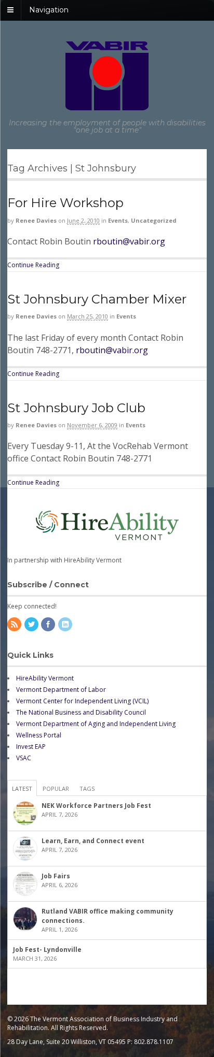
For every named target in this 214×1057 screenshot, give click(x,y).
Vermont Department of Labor (61, 689)
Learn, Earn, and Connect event (93, 840)
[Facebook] (49, 624)
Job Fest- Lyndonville (47, 949)
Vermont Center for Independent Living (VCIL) (82, 701)
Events (118, 220)
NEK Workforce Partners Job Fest (96, 805)
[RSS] (15, 624)
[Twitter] (32, 624)
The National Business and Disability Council (81, 712)
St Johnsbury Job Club (76, 407)
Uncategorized (154, 220)
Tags (87, 788)
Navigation (49, 10)
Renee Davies (36, 220)
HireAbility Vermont (45, 678)
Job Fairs (56, 876)
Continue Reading (33, 264)
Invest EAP (31, 746)
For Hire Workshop (65, 202)
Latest (22, 788)
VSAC (23, 758)
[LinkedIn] (66, 624)
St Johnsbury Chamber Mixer (96, 299)
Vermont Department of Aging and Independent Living (96, 723)
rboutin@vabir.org (129, 241)
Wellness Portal (38, 735)
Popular (56, 788)
